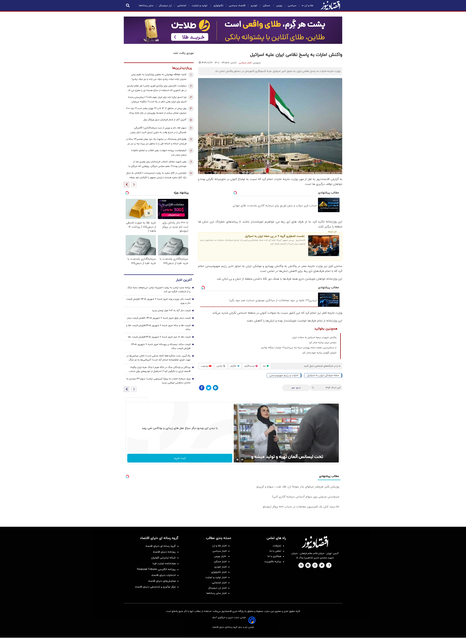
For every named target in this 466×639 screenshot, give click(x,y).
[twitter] (322, 565)
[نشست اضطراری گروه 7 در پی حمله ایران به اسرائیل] (323, 245)
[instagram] (315, 565)
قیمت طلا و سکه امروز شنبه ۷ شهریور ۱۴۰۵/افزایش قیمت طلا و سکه (158, 327)
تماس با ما (275, 551)
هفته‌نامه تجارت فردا (164, 563)
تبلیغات (277, 545)
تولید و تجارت (200, 5)
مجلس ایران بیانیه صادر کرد (322, 342)
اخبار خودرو (220, 567)
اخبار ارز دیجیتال (217, 588)
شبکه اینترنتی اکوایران (163, 557)
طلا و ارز (309, 5)
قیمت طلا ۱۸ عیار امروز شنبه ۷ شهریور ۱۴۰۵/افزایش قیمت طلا (159, 337)
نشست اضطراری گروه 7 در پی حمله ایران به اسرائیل (275, 236)
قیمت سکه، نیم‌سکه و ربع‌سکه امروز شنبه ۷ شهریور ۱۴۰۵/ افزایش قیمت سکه (160, 346)
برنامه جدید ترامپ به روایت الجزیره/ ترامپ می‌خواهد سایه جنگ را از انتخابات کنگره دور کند (158, 289)
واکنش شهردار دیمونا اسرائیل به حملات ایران (314, 337)
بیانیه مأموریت (272, 561)
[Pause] (237, 459)
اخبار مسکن (220, 561)
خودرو (254, 5)
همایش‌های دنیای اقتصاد (162, 581)
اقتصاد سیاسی (237, 5)
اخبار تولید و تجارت (216, 577)
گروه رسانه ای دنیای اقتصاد (160, 546)
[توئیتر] (208, 387)
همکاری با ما (274, 556)
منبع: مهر (296, 387)
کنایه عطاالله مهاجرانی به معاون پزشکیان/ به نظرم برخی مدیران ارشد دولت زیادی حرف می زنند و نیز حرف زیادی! (158, 77)
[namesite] (330, 5)
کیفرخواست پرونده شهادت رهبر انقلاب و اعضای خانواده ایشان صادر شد (158, 153)
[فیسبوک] (201, 387)
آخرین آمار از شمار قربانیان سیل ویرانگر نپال (164, 119)
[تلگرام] (215, 387)
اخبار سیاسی (245, 62)
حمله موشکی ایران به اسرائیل (323, 375)
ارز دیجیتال (165, 5)
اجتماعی (181, 5)
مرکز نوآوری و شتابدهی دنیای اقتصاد (155, 587)
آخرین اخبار (184, 280)
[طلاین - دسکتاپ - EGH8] (233, 30)
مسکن (267, 5)
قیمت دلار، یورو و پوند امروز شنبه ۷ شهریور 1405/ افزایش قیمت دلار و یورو (158, 301)
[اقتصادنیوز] (314, 542)
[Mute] (242, 459)
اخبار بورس (220, 556)
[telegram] (308, 565)
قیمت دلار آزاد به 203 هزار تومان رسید (171, 310)
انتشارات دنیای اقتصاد (163, 575)
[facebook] (329, 565)
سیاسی (292, 5)
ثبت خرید (180, 458)
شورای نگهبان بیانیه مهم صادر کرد (319, 352)
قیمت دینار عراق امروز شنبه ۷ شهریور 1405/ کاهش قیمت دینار (158, 318)
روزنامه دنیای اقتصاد (164, 552)
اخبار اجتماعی (219, 582)
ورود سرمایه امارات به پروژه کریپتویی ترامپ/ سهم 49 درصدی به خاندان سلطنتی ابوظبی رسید (158, 380)
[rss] (301, 565)
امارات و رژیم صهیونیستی (283, 375)
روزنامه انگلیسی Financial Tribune (156, 569)
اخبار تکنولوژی (219, 572)
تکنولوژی (218, 5)
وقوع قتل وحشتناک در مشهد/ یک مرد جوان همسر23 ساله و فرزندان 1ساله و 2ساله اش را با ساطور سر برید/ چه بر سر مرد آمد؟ (156, 142)
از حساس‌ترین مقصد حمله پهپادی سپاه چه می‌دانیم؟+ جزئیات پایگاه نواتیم (298, 347)
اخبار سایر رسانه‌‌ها (216, 593)
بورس (279, 5)
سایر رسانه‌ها (146, 5)
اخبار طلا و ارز (219, 545)
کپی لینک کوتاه (333, 387)
